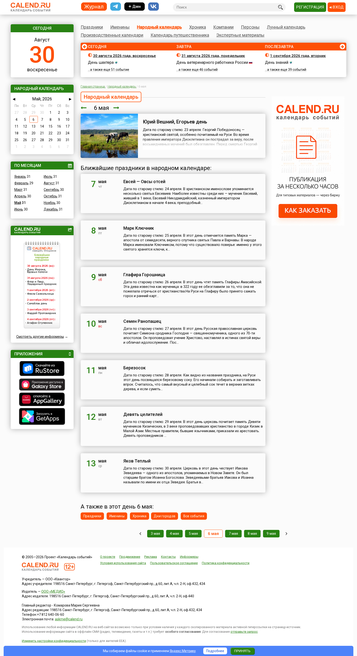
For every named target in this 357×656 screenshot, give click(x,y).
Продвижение (129, 557)
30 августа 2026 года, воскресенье (124, 56)
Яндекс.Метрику (183, 651)
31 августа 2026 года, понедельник (213, 56)
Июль (48, 176)
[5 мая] (83, 108)
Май (17, 203)
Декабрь (51, 209)
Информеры (189, 557)
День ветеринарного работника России (212, 62)
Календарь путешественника (180, 35)
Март (18, 190)
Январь (20, 176)
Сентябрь (51, 190)
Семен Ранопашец (142, 321)
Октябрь (50, 196)
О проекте (107, 557)
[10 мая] (286, 533)
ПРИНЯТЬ (242, 651)
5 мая (193, 533)
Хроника (197, 27)
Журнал (94, 6)
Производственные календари (112, 35)
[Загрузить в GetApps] (42, 417)
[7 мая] (116, 108)
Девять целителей (142, 414)
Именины (120, 27)
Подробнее (215, 651)
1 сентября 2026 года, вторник (298, 56)
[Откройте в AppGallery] (42, 399)
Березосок (134, 367)
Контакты (168, 557)
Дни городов (164, 516)
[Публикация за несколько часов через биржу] (308, 224)
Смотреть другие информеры (40, 337)
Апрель (20, 196)
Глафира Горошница (144, 274)
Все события (193, 516)
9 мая (271, 533)
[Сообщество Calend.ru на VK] (153, 6)
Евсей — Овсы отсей (144, 181)
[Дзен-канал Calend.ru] (134, 6)
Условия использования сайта (123, 563)
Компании (223, 27)
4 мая (174, 533)
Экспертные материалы (240, 35)
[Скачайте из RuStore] (42, 369)
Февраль (21, 183)
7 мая (233, 533)
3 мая (155, 533)
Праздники (92, 27)
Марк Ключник (138, 228)
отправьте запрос (244, 631)
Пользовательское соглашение (174, 563)
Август (49, 183)
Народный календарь (159, 27)
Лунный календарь (286, 27)
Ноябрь (50, 203)
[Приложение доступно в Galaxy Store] (42, 385)
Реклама (150, 557)
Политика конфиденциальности (225, 563)
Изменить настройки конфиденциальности (54, 641)
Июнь (18, 209)
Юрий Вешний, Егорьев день (175, 122)
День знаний (276, 62)
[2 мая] (140, 533)
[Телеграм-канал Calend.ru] (115, 6)
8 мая (252, 533)
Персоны (250, 27)
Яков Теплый (137, 460)
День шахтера (101, 62)
